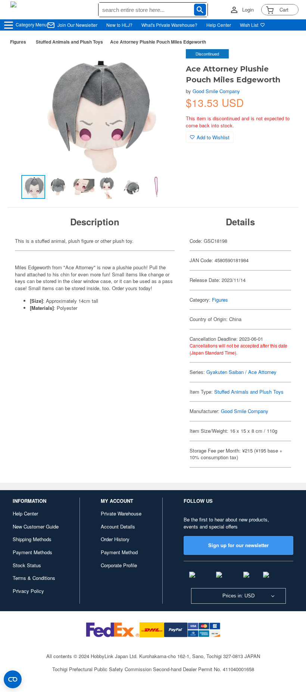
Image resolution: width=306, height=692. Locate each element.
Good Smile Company (216, 91)
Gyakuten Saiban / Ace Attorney (241, 371)
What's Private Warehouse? (169, 25)
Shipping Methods (32, 539)
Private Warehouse (121, 513)
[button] (165, 62)
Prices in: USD (238, 596)
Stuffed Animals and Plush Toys (69, 41)
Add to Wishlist (213, 137)
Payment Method (119, 552)
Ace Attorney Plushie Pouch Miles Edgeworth (158, 41)
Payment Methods (32, 552)
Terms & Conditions (34, 577)
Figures (18, 41)
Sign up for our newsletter (238, 545)
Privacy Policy (28, 590)
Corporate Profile (119, 565)
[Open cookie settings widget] (13, 679)
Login (248, 9)
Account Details (118, 526)
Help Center (218, 25)
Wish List (249, 25)
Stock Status (27, 565)
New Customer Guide (36, 526)
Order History (115, 539)
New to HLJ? (119, 25)
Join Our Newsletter (77, 25)
